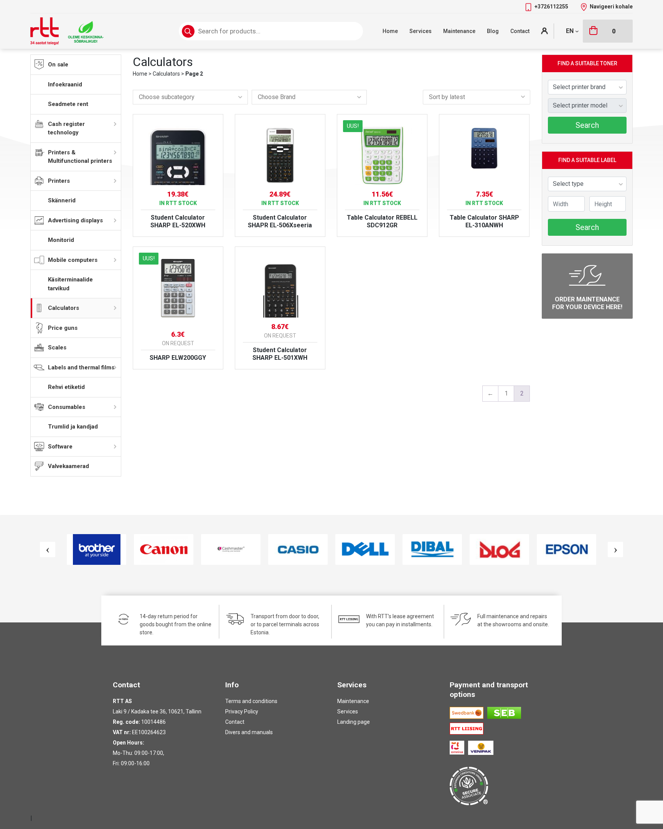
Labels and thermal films (81, 367)
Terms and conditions (251, 701)
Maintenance (459, 31)
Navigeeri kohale (611, 6)
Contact (519, 31)
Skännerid (62, 200)
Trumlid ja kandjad (73, 426)
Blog (493, 31)
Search (587, 125)
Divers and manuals (249, 732)
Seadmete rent (68, 104)
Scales (57, 347)
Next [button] (615, 549)
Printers (59, 180)
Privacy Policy (241, 711)
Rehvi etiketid (66, 387)
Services (420, 31)
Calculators (63, 307)
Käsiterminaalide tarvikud (70, 284)
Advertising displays (75, 220)
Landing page (353, 722)
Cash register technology (66, 128)
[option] (96, 549)
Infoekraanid (65, 84)
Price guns (63, 327)
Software (60, 446)
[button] (190, 97)
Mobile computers (72, 259)
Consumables (66, 407)
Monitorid (61, 240)
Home (390, 31)
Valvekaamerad (68, 466)
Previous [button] (47, 549)
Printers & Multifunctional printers (80, 157)
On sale (58, 64)
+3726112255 (551, 6)
